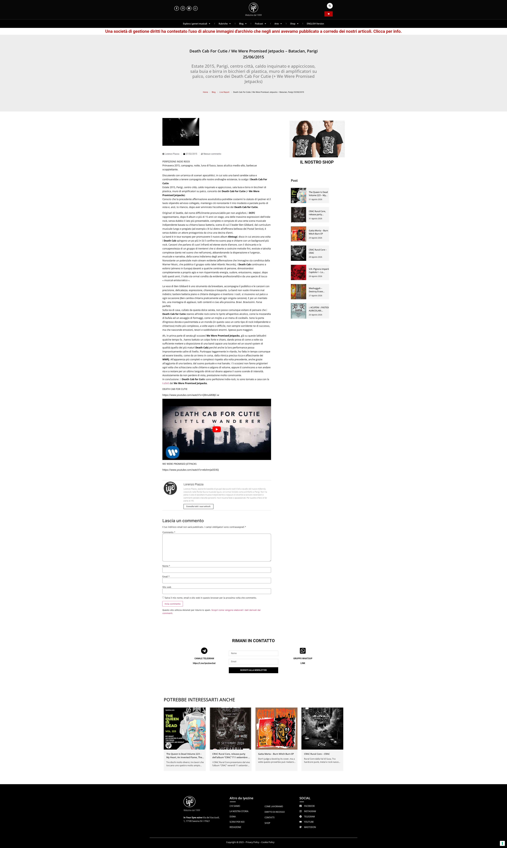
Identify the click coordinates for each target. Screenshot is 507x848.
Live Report (224, 92)
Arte (276, 23)
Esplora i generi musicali (195, 23)
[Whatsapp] (195, 8)
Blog (241, 23)
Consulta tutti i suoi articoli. (198, 506)
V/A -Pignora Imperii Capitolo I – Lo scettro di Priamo (319, 272)
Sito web (166, 587)
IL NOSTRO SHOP (317, 162)
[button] (330, 6)
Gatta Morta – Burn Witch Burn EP (276, 753)
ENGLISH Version (315, 23)
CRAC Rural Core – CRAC (317, 753)
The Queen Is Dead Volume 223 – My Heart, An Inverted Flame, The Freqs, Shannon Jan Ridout (184, 757)
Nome (166, 566)
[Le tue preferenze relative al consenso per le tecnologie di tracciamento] (502, 843)
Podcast (259, 23)
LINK (303, 663)
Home (205, 92)
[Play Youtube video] (216, 429)
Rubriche (223, 23)
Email (166, 576)
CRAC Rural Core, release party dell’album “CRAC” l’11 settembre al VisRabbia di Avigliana (231, 757)
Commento (168, 532)
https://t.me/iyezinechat (204, 663)
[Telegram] (189, 8)
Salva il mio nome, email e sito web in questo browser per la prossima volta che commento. (211, 598)
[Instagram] (182, 8)
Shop (292, 23)
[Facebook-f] (176, 8)
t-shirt (165, 383)
